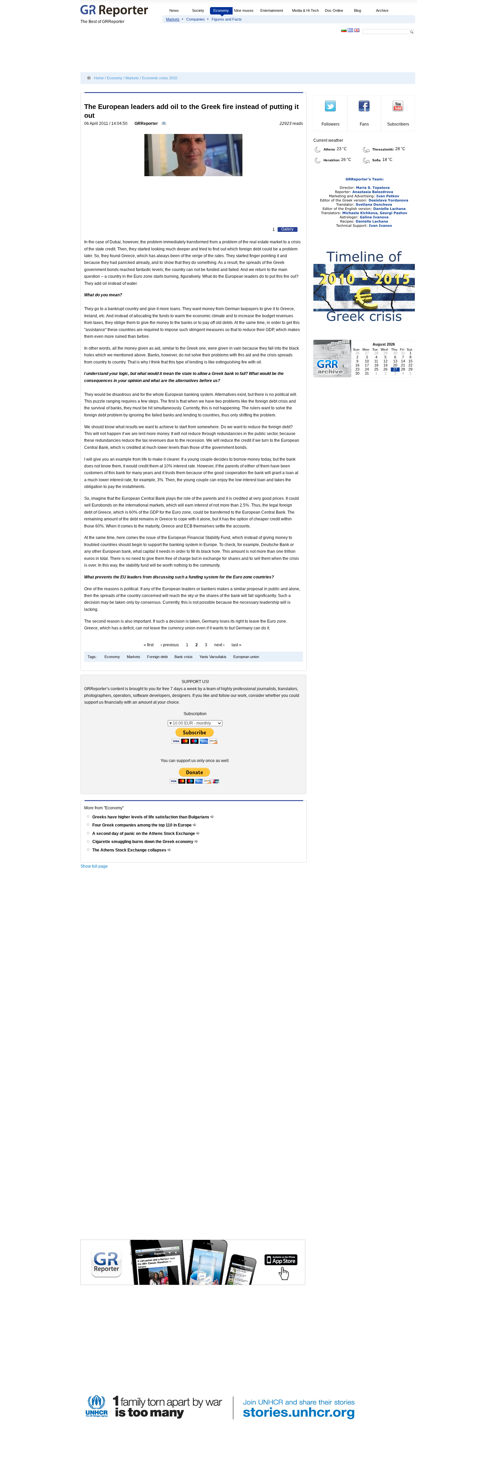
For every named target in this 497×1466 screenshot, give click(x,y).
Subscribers (398, 124)
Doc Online (334, 10)
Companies (195, 19)
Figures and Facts (227, 19)
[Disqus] (194, 968)
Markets (173, 19)
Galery (287, 229)
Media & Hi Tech (305, 10)
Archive (382, 10)
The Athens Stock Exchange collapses (129, 850)
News (174, 10)
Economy (221, 10)
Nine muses (244, 10)
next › (219, 645)
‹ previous (170, 645)
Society (198, 10)
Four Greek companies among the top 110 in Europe (142, 825)
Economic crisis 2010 (159, 78)
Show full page (94, 866)
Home (99, 78)
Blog (357, 10)
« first (148, 645)
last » (236, 645)
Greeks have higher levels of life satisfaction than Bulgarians (151, 817)
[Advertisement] (203, 54)
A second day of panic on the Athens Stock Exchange (144, 833)
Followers (330, 124)
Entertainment (271, 10)
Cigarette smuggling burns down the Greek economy (143, 841)
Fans (364, 124)
